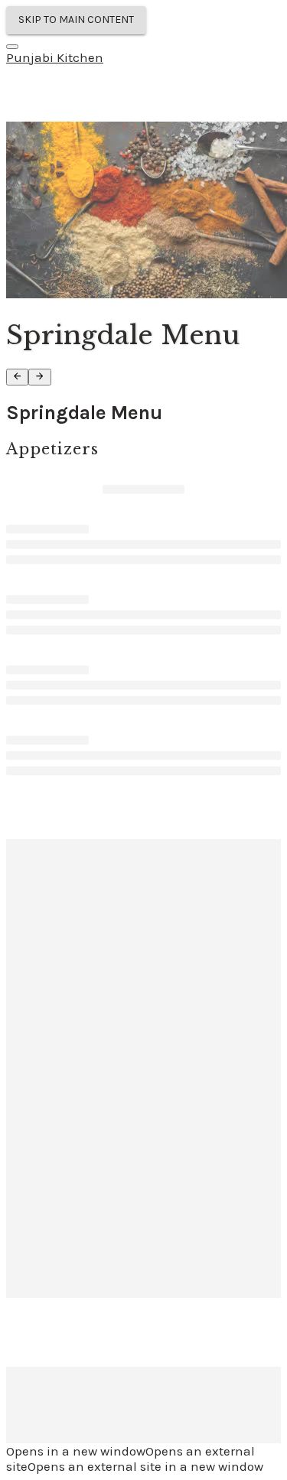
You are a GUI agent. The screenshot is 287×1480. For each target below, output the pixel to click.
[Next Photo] (39, 377)
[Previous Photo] (17, 377)
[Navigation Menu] (12, 46)
